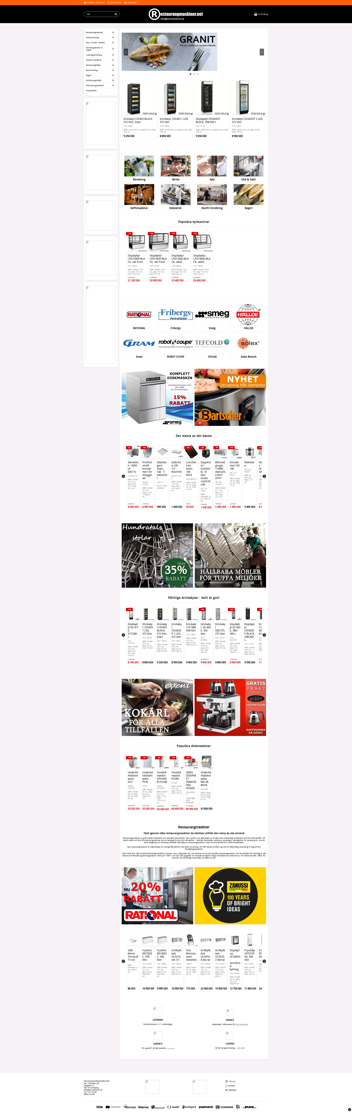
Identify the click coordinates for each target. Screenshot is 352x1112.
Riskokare (249, 464)
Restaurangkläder (93, 65)
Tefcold (212, 356)
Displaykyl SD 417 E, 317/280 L (133, 630)
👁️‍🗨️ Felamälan (230, 1090)
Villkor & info (89, 1094)
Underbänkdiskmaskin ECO (133, 777)
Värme (175, 179)
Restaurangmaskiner (94, 32)
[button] (261, 14)
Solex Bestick (248, 356)
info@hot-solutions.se (93, 1090)
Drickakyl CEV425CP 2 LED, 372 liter (247, 120)
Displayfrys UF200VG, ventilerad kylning (235, 960)
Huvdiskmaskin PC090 (176, 775)
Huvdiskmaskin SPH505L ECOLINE (162, 777)
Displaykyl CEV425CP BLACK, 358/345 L (208, 120)
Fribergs (176, 328)
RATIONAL (139, 328)
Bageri (88, 75)
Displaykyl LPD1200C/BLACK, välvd (180, 259)
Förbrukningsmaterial (95, 85)
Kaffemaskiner (139, 208)
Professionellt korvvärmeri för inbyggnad (147, 470)
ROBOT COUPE (175, 356)
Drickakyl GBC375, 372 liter (220, 629)
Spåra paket (132, 3)
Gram (139, 356)
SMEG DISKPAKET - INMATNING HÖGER (191, 780)
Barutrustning (92, 70)
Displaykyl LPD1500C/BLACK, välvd (202, 259)
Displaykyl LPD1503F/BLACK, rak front (158, 259)
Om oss (230, 1081)
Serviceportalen (241, 1024)
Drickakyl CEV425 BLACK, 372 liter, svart (138, 120)
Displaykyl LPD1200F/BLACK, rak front (136, 259)
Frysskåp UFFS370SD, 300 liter (249, 955)
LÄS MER (241, 1048)
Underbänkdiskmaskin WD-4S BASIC (206, 779)
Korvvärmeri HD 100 (235, 465)
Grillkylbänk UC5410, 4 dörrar (206, 955)
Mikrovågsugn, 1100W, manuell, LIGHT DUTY (220, 470)
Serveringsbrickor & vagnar (94, 49)
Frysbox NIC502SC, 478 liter (147, 955)
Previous (126, 52)
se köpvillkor (171, 1048)
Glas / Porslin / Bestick (95, 42)
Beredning (139, 179)
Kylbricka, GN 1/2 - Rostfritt (176, 467)
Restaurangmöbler (93, 80)
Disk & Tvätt (248, 179)
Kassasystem (91, 90)
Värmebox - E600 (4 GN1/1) (133, 467)
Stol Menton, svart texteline (191, 955)
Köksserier (175, 208)
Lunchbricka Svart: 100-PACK (191, 469)
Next (262, 52)
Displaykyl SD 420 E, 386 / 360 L (235, 629)
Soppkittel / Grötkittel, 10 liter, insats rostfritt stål (206, 473)
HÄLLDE (248, 328)
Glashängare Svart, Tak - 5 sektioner (162, 470)
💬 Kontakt (230, 1086)
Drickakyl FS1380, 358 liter (191, 627)
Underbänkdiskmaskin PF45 (147, 777)
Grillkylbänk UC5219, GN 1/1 (176, 955)
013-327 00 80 (90, 1092)
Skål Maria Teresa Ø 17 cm (133, 955)
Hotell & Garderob (93, 60)
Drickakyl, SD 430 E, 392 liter (206, 629)
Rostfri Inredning (212, 208)
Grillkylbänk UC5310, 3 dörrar (220, 955)
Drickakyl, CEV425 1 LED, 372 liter (174, 120)
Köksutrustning (92, 37)
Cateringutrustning (94, 55)
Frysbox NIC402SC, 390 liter (162, 955)
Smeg (212, 328)
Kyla (212, 179)
